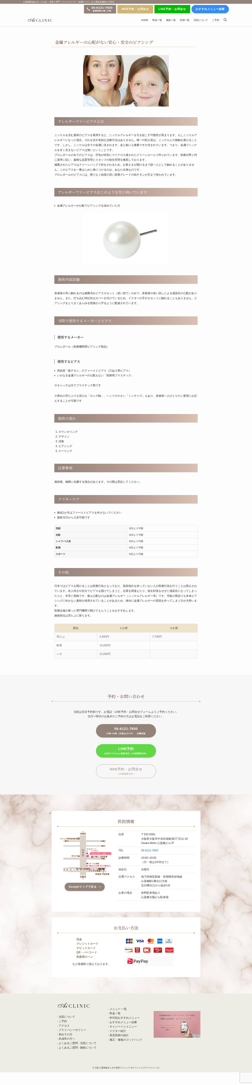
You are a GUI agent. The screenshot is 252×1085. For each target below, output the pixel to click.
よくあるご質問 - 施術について (78, 1047)
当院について (67, 1016)
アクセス (64, 1025)
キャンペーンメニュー (123, 1026)
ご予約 (63, 1021)
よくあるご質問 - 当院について (78, 1043)
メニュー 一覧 (118, 1009)
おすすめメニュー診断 (123, 1022)
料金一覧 (115, 1013)
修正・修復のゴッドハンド (126, 1039)
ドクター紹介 (118, 1030)
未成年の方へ (67, 1038)
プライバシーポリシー (72, 1029)
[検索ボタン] (225, 20)
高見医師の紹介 (119, 1035)
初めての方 (65, 1034)
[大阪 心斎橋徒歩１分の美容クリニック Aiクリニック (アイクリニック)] (40, 20)
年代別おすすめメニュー (125, 1017)
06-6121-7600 (149, 850)
